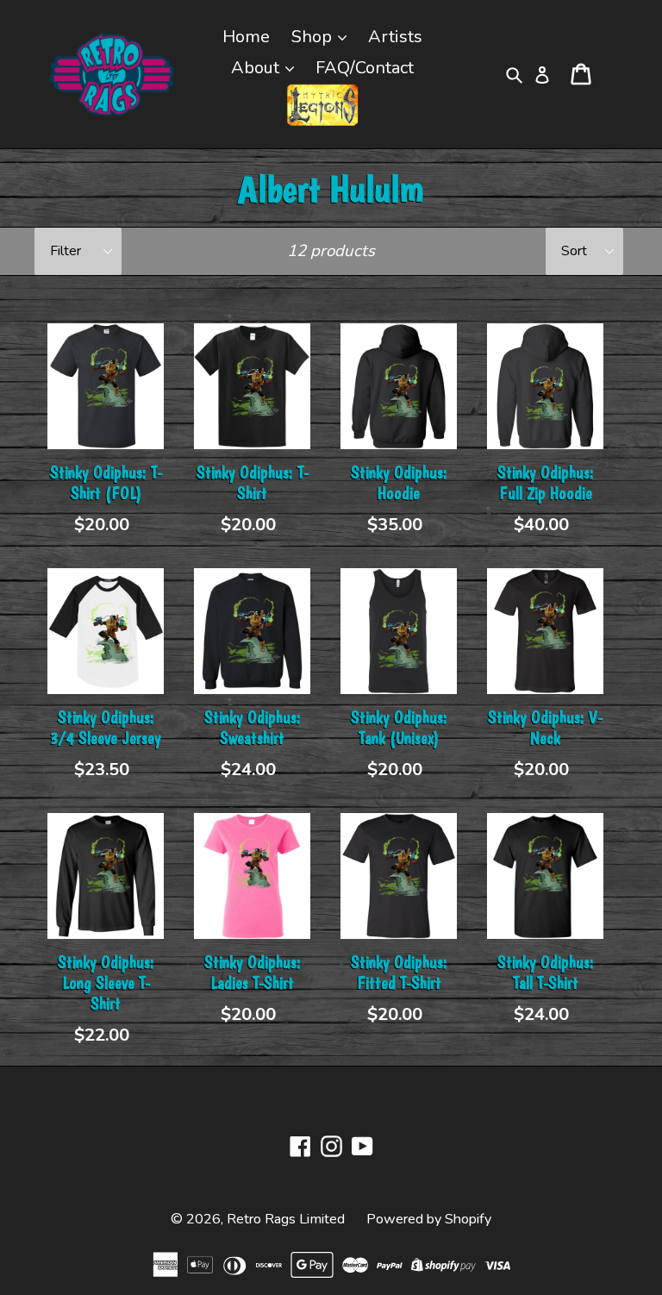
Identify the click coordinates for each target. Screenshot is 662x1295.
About (257, 67)
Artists (395, 36)
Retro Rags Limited (286, 1219)
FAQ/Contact (364, 67)
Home (246, 36)
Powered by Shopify (428, 1219)
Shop (313, 36)
